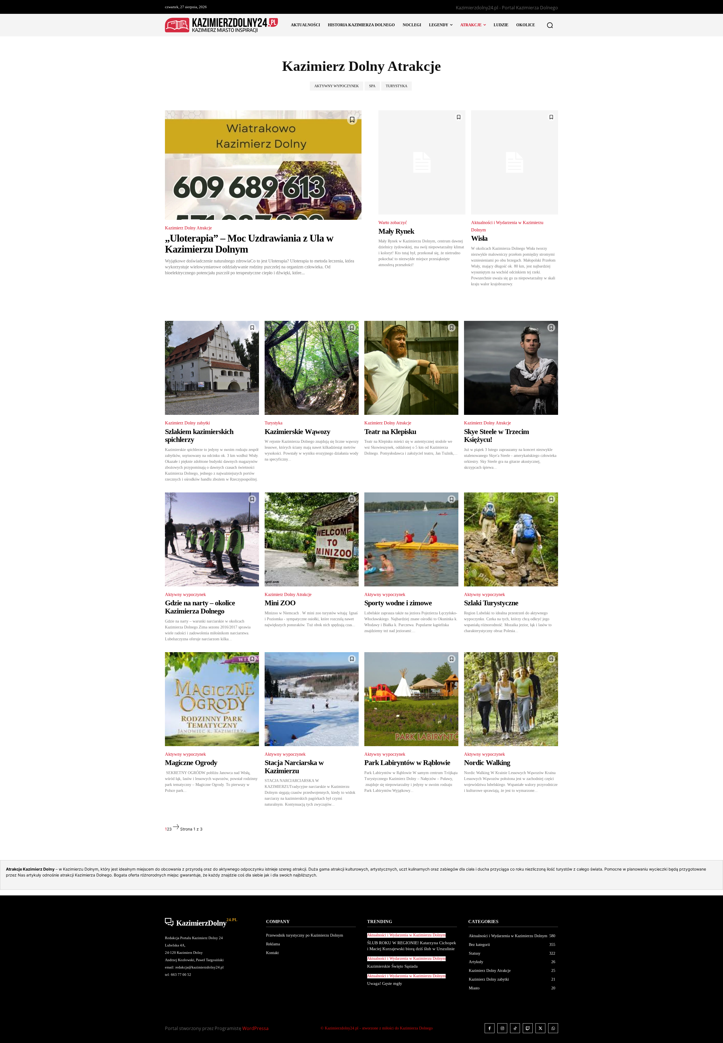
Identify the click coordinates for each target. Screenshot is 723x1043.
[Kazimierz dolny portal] (221, 25)
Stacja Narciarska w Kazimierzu (294, 767)
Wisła (479, 238)
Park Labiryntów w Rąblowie (407, 763)
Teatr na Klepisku (390, 432)
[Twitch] (528, 1028)
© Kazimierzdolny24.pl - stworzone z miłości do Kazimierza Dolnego (377, 1028)
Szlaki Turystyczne (491, 603)
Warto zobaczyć (392, 222)
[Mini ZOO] (312, 539)
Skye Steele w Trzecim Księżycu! (496, 436)
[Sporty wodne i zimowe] (411, 539)
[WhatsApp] (553, 1028)
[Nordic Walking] (511, 699)
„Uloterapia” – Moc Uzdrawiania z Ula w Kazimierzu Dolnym (249, 244)
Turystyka (396, 86)
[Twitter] (540, 1028)
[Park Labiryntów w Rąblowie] (411, 699)
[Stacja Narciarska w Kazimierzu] (312, 699)
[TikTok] (515, 1028)
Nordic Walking (487, 763)
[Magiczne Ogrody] (212, 699)
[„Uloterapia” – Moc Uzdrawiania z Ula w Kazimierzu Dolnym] (263, 165)
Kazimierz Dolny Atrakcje (188, 227)
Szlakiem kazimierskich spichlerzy (199, 436)
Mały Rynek (396, 231)
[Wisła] (514, 162)
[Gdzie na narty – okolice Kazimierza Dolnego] (212, 539)
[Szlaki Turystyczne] (511, 539)
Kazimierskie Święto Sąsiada (392, 966)
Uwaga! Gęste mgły (384, 983)
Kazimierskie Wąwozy (297, 432)
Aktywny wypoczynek (336, 86)
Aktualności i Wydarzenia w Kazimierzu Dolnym (507, 226)
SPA (372, 86)
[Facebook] (490, 1028)
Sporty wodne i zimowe (398, 603)
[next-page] (176, 829)
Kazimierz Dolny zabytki (187, 422)
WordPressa (255, 1028)
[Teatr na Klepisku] (411, 368)
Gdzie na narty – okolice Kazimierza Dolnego (200, 607)
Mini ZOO (280, 603)
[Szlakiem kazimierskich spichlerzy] (212, 368)
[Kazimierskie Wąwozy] (312, 368)
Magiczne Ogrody (191, 763)
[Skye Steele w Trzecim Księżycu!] (511, 368)
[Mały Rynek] (421, 162)
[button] (550, 25)
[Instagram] (502, 1028)
